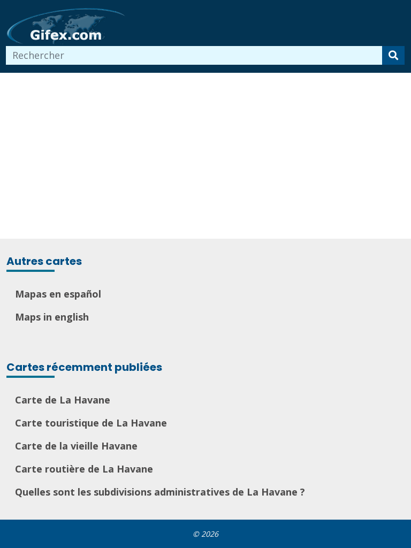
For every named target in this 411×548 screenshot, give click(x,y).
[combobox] (194, 55)
